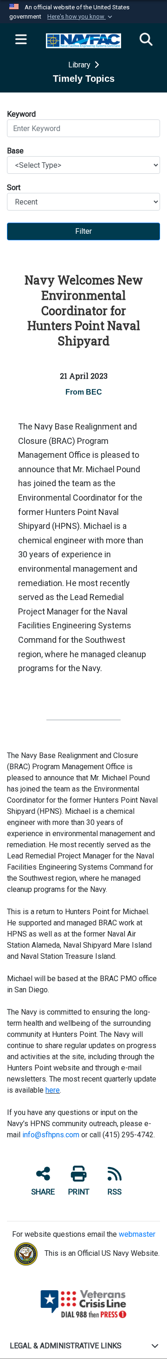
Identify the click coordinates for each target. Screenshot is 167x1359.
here (52, 1090)
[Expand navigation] (20, 40)
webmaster (137, 1234)
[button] (80, 16)
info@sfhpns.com (50, 1134)
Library (80, 64)
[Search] (146, 40)
